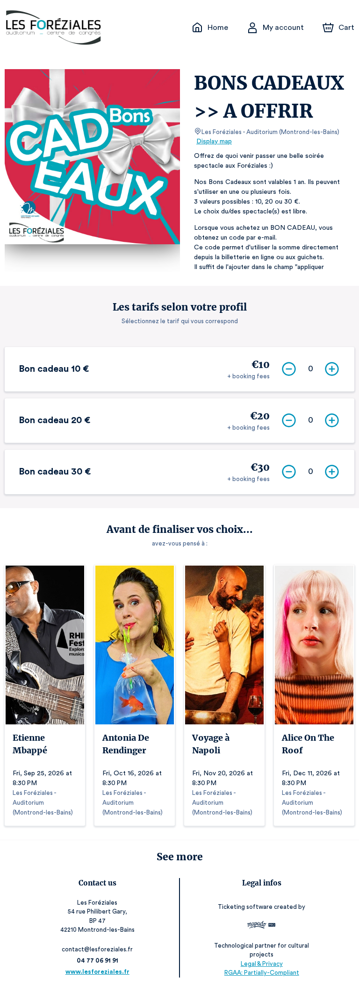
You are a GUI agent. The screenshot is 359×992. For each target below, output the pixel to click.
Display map (214, 141)
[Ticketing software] (261, 926)
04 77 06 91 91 (97, 960)
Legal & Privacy (262, 964)
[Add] (332, 369)
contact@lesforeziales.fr (97, 949)
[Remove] (289, 369)
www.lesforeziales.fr (97, 972)
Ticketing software (245, 907)
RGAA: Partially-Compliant (261, 973)
